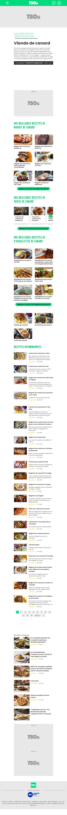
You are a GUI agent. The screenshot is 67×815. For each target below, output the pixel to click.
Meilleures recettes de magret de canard (33, 189)
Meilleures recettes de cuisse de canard (33, 229)
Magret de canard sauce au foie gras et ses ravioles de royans (41, 423)
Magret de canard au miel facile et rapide (41, 379)
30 (31, 615)
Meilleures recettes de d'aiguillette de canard (33, 304)
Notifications (26, 801)
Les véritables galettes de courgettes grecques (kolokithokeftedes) (40, 640)
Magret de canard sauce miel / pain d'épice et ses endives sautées (40, 569)
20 (27, 615)
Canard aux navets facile (38, 462)
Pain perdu (34, 681)
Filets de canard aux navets (39, 509)
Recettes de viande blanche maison (24, 36)
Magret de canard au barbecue (22, 147)
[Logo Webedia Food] (33, 794)
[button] (50, 216)
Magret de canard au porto (39, 533)
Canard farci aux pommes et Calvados (40, 523)
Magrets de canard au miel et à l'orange (41, 584)
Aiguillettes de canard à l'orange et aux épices (23, 280)
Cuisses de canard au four (39, 366)
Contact (11, 801)
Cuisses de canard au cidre (39, 353)
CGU (60, 801)
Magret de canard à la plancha (43, 147)
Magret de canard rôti (37, 437)
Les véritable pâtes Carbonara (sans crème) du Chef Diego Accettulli (41, 654)
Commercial (34, 801)
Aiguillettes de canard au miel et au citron (43, 297)
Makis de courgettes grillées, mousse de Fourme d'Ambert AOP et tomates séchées (41, 669)
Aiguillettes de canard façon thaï (43, 280)
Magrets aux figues (36, 496)
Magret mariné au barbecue (42, 183)
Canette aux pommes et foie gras (39, 408)
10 (23, 615)
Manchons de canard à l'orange (41, 556)
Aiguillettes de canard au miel (22, 261)
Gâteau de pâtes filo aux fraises (39, 696)
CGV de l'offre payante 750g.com (12, 803)
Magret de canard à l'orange (40, 484)
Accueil (16, 33)
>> (43, 615)
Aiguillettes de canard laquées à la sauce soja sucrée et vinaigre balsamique (23, 298)
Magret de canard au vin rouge (22, 183)
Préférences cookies (58, 803)
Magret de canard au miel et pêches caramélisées (22, 165)
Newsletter (18, 801)
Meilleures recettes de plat (26, 33)
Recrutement (43, 801)
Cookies (48, 803)
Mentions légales (53, 801)
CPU (63, 801)
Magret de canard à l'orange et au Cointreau (40, 597)
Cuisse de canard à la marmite (36, 218)
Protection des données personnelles (34, 803)
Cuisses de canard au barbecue (19, 218)
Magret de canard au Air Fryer (43, 164)
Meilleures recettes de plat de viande (24, 35)
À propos (4, 801)
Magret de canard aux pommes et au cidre (41, 394)
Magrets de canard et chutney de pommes (40, 449)
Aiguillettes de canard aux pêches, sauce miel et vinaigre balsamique (44, 262)
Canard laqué (34, 545)
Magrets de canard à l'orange (40, 473)
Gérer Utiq (33, 805)
